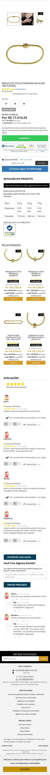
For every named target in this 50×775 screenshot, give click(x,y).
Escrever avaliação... (19, 557)
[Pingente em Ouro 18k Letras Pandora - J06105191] (35, 322)
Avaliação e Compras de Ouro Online (26, 711)
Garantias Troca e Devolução (26, 698)
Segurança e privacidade (26, 701)
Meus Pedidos (25, 731)
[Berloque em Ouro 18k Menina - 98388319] (13, 258)
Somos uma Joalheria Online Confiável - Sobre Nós (26, 694)
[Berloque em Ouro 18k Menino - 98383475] (35, 258)
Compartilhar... (32, 424)
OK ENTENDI (25, 769)
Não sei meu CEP (26, 159)
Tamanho (5, 99)
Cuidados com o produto (26, 704)
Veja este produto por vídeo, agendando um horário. (26, 185)
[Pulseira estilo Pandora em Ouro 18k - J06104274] (13, 322)
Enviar (43, 658)
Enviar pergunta (17, 584)
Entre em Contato (25, 724)
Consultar (42, 163)
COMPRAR (24, 138)
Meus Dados (25, 728)
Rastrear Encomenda (25, 734)
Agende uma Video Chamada (26, 714)
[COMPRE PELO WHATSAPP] (25, 169)
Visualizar (13, 299)
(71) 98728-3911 (26, 679)
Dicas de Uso (25, 707)
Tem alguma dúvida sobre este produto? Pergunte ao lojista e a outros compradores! (23, 570)
